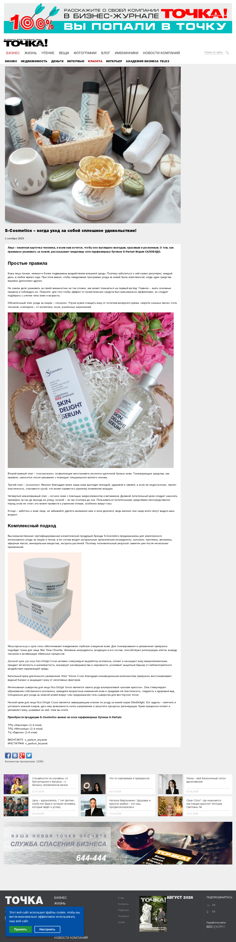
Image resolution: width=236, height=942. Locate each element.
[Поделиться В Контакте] (15, 755)
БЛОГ (105, 53)
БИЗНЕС (13, 53)
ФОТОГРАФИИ (85, 53)
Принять (20, 929)
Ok (213, 912)
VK (213, 905)
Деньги (57, 61)
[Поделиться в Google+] (22, 755)
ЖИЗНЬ (31, 53)
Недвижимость (34, 61)
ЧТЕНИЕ (47, 53)
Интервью (75, 61)
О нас (121, 898)
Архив (121, 922)
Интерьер (114, 61)
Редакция (123, 910)
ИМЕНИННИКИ (126, 53)
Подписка (123, 916)
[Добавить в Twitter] (29, 755)
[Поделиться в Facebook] (8, 755)
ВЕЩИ (64, 53)
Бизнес (11, 61)
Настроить (47, 929)
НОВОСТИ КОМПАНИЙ (161, 53)
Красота (95, 61)
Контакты (123, 904)
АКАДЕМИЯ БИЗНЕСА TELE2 (147, 61)
